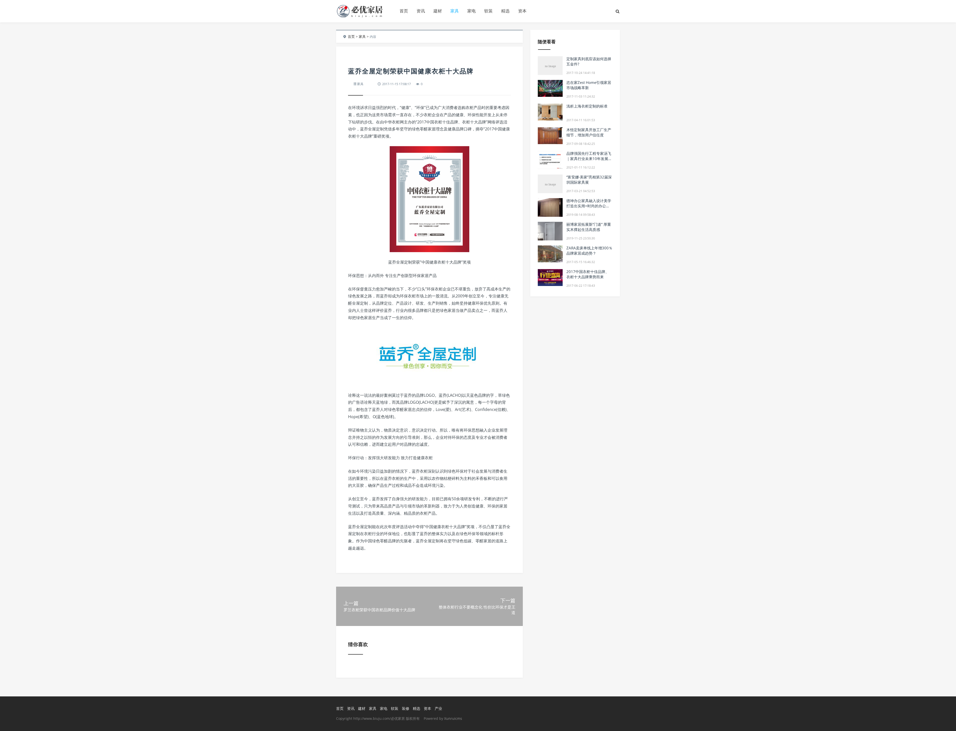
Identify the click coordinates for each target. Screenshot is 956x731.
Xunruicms (453, 718)
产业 (438, 708)
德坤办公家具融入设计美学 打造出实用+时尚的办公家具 (588, 206)
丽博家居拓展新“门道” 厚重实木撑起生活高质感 (588, 227)
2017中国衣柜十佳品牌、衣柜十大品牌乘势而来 (587, 274)
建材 (437, 11)
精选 (505, 11)
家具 (454, 11)
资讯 (421, 11)
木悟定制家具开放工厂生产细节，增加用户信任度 (588, 132)
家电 (471, 11)
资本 (522, 11)
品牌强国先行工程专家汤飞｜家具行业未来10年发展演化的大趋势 (589, 158)
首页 (404, 11)
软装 (488, 11)
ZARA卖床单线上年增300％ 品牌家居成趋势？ (589, 250)
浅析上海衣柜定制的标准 (586, 106)
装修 (405, 708)
